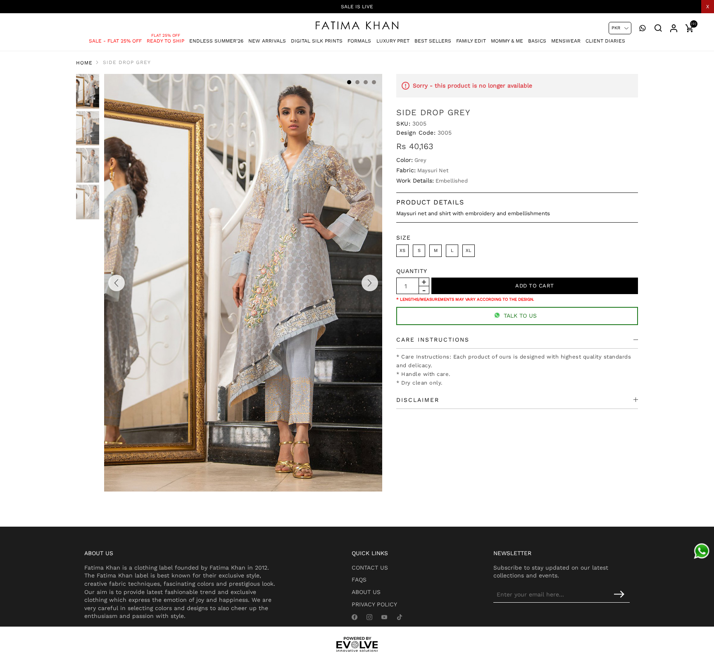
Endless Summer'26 (216, 41)
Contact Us (370, 567)
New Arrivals (267, 41)
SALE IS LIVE (357, 7)
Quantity (411, 271)
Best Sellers (432, 41)
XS (402, 250)
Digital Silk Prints (317, 41)
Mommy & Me (507, 41)
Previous (116, 283)
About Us (366, 592)
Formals (359, 41)
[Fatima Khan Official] (357, 25)
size (403, 237)
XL (468, 250)
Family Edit (471, 41)
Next (370, 283)
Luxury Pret (392, 41)
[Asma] (701, 551)
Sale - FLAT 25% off (115, 41)
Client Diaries (605, 41)
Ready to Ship (165, 41)
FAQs (359, 579)
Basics (537, 41)
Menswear (566, 41)
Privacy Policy (374, 604)
